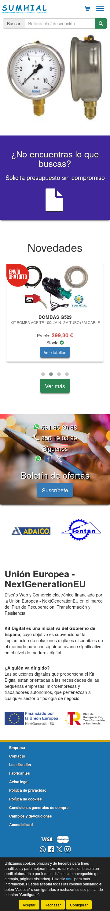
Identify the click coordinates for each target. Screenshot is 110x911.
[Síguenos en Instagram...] (70, 459)
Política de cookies (25, 799)
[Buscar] (101, 23)
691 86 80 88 (58, 427)
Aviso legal (18, 781)
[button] (43, 374)
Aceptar (29, 904)
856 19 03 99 (58, 437)
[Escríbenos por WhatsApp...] (39, 459)
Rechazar (53, 904)
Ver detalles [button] (55, 352)
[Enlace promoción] (55, 77)
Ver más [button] (55, 386)
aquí (69, 878)
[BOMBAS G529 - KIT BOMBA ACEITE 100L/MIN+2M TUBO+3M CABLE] (55, 288)
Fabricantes (19, 773)
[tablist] (55, 77)
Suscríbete (55, 490)
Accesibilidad (21, 824)
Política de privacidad (27, 790)
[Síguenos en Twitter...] (59, 459)
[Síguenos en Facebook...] (48, 459)
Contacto (17, 756)
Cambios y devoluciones (30, 816)
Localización (20, 764)
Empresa (17, 747)
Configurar (79, 904)
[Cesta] (87, 8)
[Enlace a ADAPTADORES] (44, 531)
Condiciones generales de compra (39, 807)
